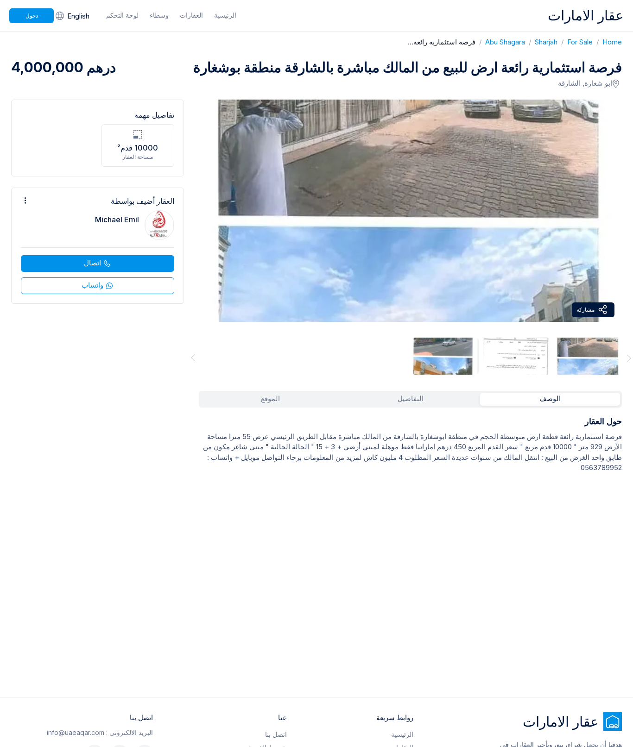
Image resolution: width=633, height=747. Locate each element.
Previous (191, 358)
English (78, 16)
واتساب (92, 285)
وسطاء (159, 15)
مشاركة (585, 309)
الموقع (270, 398)
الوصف (550, 398)
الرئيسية (225, 15)
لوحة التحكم (122, 15)
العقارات (191, 15)
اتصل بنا (276, 734)
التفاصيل (411, 398)
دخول (31, 15)
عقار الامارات (586, 15)
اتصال (92, 262)
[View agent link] (98, 245)
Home (607, 42)
